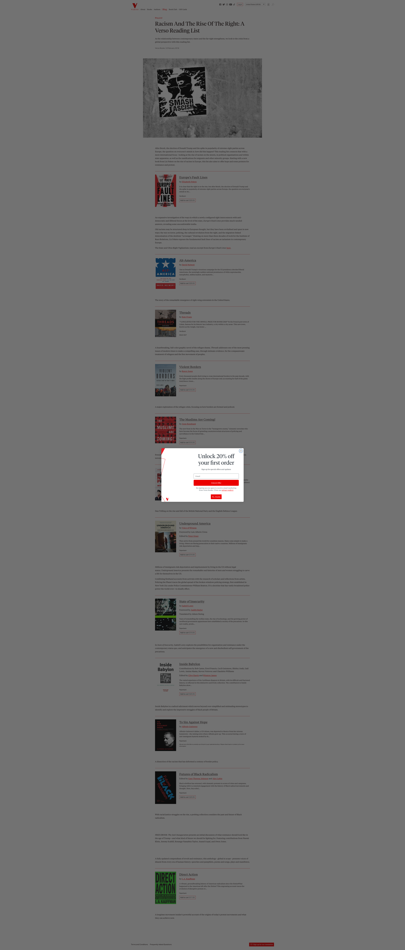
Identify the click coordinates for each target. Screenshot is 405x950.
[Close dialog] (241, 451)
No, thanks (216, 497)
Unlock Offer (216, 483)
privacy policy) (227, 490)
